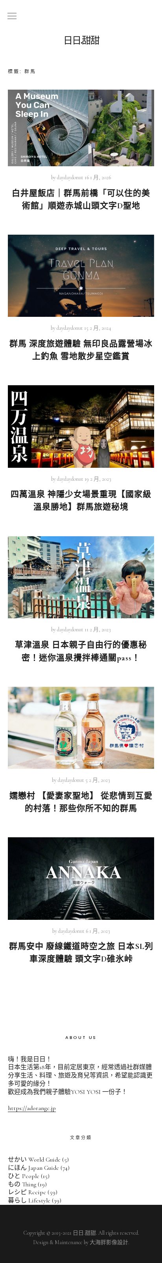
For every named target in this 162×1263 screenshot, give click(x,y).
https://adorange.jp (32, 1108)
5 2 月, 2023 (97, 780)
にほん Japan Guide (33, 1168)
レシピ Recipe (27, 1192)
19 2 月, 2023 (98, 479)
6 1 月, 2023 (98, 931)
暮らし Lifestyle (29, 1200)
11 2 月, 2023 (98, 629)
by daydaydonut (67, 177)
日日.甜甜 (81, 40)
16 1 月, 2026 (98, 177)
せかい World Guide (34, 1160)
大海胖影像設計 (109, 1242)
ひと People (23, 1176)
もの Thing (22, 1184)
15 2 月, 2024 (97, 328)
